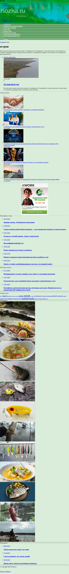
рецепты (60, 296)
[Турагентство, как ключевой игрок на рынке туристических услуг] (13, 125)
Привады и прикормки (13, 26)
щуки (46, 298)
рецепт (54, 296)
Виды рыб (8, 31)
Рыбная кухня (10, 33)
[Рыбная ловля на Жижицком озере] (17, 541)
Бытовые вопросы (11, 36)
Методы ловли (10, 28)
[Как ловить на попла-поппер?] (17, 401)
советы (40, 298)
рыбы (32, 298)
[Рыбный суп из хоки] (17, 481)
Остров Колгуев (11, 84)
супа (43, 298)
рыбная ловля (3, 298)
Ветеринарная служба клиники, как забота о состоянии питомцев (24, 109)
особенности (38, 296)
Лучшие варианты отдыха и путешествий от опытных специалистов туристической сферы (31, 179)
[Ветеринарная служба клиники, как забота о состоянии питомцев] (13, 108)
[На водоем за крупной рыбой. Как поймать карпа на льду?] (17, 380)
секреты (36, 298)
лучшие (32, 296)
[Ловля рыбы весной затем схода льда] (17, 441)
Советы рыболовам (12, 34)
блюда (5, 296)
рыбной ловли (17, 298)
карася (16, 296)
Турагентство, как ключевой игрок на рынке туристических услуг (24, 126)
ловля (27, 295)
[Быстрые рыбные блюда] (17, 340)
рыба (65, 296)
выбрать (13, 296)
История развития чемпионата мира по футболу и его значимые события (26, 162)
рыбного (10, 298)
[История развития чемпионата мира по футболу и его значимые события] (13, 161)
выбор (9, 296)
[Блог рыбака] (13, 17)
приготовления (47, 296)
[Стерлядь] (17, 320)
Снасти (7, 29)
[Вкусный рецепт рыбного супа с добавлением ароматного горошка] (17, 360)
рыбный (25, 298)
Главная (2, 42)
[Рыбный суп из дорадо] (17, 501)
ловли (20, 296)
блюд (1, 296)
